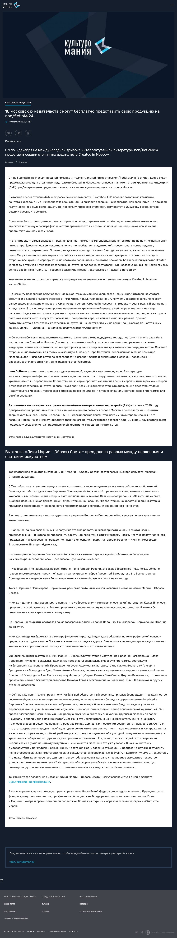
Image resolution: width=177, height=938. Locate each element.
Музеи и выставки (88, 897)
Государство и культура (53, 897)
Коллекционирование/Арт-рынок (20, 897)
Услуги (30, 932)
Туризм (45, 904)
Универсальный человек (16, 919)
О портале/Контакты (14, 932)
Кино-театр (9, 904)
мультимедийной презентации (29, 781)
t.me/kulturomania (22, 861)
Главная (9, 162)
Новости (22, 162)
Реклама (41, 932)
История (84, 904)
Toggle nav (172, 5)
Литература (9, 911)
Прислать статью (57, 932)
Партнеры (73, 932)
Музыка (45, 911)
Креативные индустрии (91, 911)
